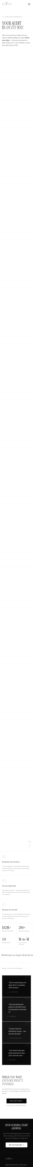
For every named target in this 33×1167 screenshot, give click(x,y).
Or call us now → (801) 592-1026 (16, 1105)
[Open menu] (29, 4)
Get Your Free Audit (15, 1145)
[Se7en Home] (7, 4)
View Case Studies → (16, 1101)
